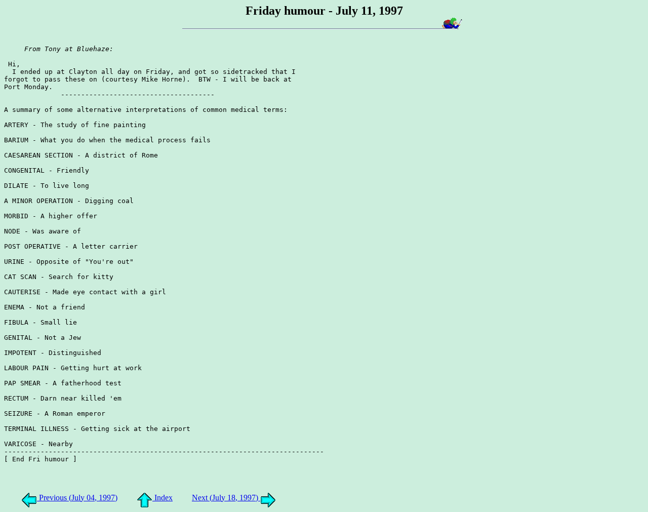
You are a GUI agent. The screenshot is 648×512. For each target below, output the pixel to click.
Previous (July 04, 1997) (77, 497)
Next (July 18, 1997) (226, 497)
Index (162, 497)
